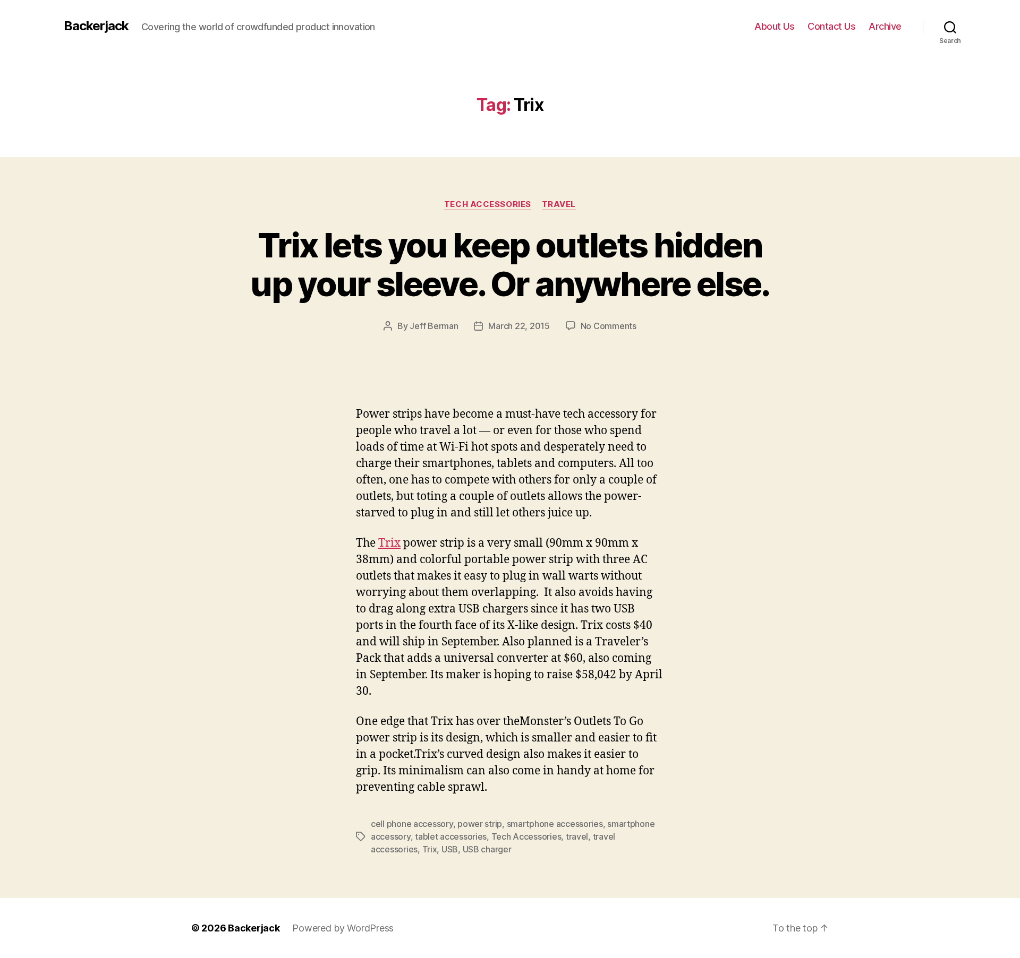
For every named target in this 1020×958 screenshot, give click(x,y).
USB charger (487, 849)
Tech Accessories (487, 204)
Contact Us (831, 26)
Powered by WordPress (343, 928)
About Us (774, 26)
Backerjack (96, 26)
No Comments (608, 326)
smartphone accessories (555, 823)
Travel (559, 204)
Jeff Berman (434, 326)
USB (449, 849)
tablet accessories (451, 836)
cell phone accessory (412, 823)
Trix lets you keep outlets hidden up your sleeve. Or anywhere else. (509, 264)
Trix (389, 543)
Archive (885, 26)
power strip (479, 823)
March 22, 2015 (518, 326)
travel (577, 836)
